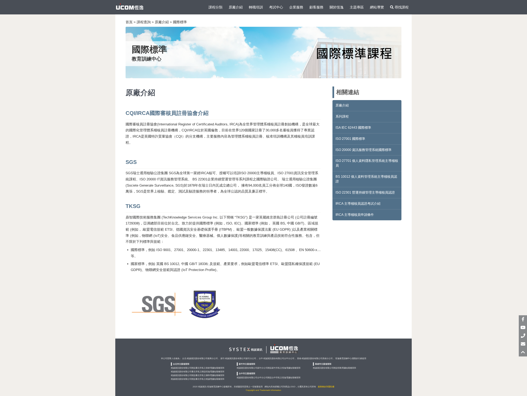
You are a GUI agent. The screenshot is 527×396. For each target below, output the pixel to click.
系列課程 (342, 116)
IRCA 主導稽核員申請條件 (355, 214)
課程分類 (216, 7)
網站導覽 (377, 7)
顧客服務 (316, 7)
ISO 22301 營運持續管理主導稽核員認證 (365, 192)
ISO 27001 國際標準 (350, 138)
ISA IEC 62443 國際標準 (353, 127)
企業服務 (296, 7)
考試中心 (276, 7)
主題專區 (357, 7)
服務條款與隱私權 (326, 386)
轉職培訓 (256, 7)
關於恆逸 (337, 7)
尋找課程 (401, 7)
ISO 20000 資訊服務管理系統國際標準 (364, 150)
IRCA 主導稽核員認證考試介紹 (358, 203)
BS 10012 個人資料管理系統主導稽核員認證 (366, 179)
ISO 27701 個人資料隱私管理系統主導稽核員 (367, 163)
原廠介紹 (236, 7)
